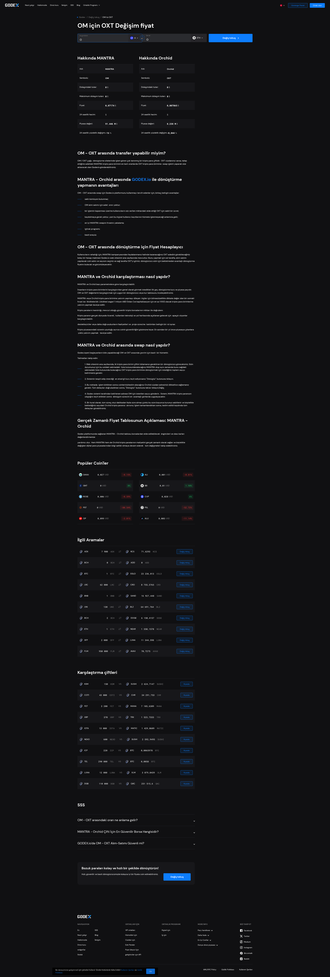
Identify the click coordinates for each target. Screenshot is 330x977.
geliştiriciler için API (133, 955)
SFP (86, 640)
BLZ (132, 607)
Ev (78, 930)
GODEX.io (141, 179)
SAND (133, 596)
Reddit (246, 959)
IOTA (86, 728)
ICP (86, 750)
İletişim (64, 5)
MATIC (134, 728)
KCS (132, 552)
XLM (133, 773)
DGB (86, 784)
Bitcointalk (248, 953)
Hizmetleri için (131, 935)
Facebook (248, 930)
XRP (86, 717)
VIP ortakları (130, 930)
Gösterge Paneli (297, 5)
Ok (150, 971)
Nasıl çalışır (29, 5)
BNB (86, 596)
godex (82, 17)
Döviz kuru (54, 5)
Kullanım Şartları (246, 969)
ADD (133, 563)
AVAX (133, 651)
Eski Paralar (130, 945)
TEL (86, 761)
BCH (86, 563)
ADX (86, 552)
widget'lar (81, 950)
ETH (86, 629)
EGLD (133, 574)
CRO (132, 585)
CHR (133, 695)
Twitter (247, 936)
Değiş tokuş (94, 17)
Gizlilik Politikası (227, 969)
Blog (78, 5)
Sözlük (80, 955)
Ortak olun (317, 5)
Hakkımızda (42, 5)
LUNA (132, 640)
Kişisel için (166, 930)
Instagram (248, 947)
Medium (247, 942)
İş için (164, 935)
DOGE (134, 618)
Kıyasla (186, 684)
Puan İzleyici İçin (132, 950)
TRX (132, 717)
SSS (72, 5)
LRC (86, 585)
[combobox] (91, 5)
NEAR (133, 629)
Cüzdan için (130, 940)
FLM (86, 651)
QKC (133, 784)
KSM (86, 684)
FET (86, 706)
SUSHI (134, 684)
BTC (86, 574)
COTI (86, 695)
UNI (86, 607)
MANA (133, 706)
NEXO (87, 739)
